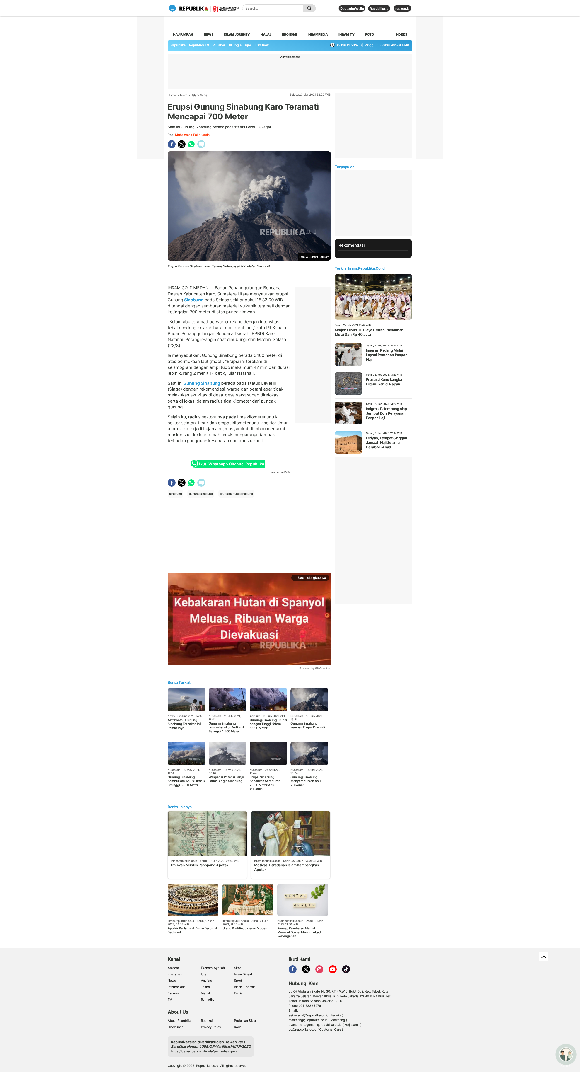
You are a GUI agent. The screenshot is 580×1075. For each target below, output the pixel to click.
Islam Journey (237, 34)
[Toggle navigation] (172, 8)
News (208, 34)
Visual (205, 993)
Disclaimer (175, 1027)
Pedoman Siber (245, 1020)
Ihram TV (346, 34)
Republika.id (379, 8)
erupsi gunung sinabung (236, 493)
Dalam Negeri (200, 95)
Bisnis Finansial (245, 987)
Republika (178, 45)
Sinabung (194, 299)
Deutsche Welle (352, 8)
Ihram (183, 95)
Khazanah (175, 974)
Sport (238, 980)
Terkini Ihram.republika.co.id (359, 268)
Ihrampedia (318, 34)
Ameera (173, 968)
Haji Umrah (183, 34)
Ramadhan (208, 999)
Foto (369, 34)
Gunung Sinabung (201, 383)
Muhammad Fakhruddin (192, 135)
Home (172, 95)
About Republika (180, 1020)
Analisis (206, 980)
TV (170, 999)
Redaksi (207, 1020)
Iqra (204, 974)
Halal (266, 34)
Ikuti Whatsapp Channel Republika (231, 464)
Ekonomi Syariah (213, 968)
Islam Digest (243, 974)
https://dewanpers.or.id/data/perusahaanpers (204, 1051)
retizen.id (402, 8)
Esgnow (173, 993)
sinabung (175, 493)
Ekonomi (289, 34)
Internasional (177, 987)
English (239, 993)
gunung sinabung (201, 493)
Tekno (205, 987)
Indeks (401, 34)
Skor (237, 968)
